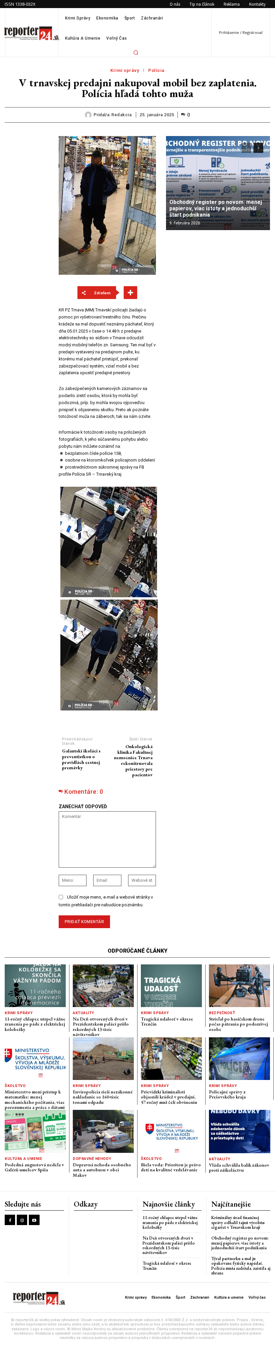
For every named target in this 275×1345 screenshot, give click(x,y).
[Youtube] (34, 1220)
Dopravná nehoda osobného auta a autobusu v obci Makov (102, 1170)
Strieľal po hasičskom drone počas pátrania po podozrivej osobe (238, 1024)
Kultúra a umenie (23, 1159)
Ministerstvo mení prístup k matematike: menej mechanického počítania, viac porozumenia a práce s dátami (35, 1099)
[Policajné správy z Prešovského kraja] (239, 1058)
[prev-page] (246, 148)
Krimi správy (124, 70)
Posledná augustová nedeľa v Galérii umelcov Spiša (34, 1167)
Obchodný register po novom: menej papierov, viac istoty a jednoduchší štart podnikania (215, 208)
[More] (130, 292)
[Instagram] (22, 1220)
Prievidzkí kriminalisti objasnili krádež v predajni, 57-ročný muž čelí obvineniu (169, 1097)
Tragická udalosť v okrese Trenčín (167, 1021)
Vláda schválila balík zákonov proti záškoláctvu (239, 1167)
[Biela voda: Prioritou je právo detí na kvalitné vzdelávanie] (171, 1131)
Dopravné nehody (92, 1159)
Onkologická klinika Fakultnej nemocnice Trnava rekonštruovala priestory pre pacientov (133, 760)
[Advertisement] (27, 237)
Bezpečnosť (222, 1013)
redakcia (121, 114)
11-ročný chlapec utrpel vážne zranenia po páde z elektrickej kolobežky (35, 1024)
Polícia (156, 70)
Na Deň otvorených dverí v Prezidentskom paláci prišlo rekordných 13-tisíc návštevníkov (101, 1026)
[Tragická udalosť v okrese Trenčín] (171, 985)
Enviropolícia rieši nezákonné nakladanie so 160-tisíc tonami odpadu (103, 1097)
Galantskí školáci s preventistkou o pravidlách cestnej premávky (81, 759)
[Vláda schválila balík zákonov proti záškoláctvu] (239, 1131)
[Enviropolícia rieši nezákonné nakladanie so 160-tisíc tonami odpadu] (103, 1058)
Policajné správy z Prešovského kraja (227, 1094)
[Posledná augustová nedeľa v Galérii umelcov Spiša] (35, 1131)
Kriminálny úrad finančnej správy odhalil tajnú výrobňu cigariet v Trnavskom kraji (238, 1222)
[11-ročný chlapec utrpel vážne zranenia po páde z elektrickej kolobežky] (35, 985)
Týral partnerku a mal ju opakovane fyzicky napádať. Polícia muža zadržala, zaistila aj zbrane (240, 1266)
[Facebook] (10, 1220)
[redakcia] (89, 115)
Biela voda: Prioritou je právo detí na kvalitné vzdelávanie (171, 1167)
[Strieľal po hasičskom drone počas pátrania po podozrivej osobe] (239, 985)
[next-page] (258, 148)
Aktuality (83, 1013)
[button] (135, 52)
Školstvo (15, 1086)
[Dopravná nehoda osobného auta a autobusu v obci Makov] (103, 1131)
